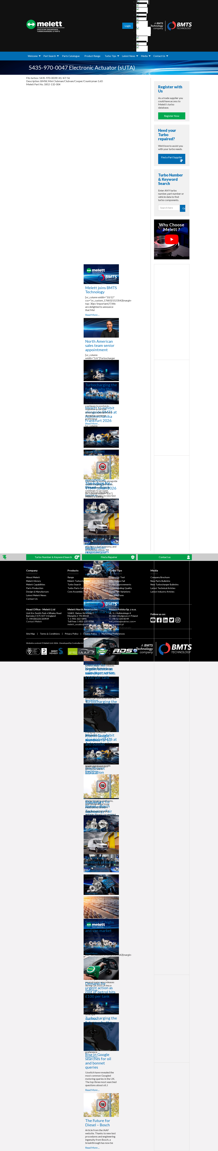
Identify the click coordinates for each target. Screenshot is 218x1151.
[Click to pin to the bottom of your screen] (4, 557)
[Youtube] (153, 621)
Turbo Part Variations (119, 591)
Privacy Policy (71, 633)
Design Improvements (120, 584)
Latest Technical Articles (162, 588)
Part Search (49, 56)
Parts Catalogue (71, 56)
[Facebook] (159, 621)
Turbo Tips (110, 56)
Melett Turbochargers (79, 581)
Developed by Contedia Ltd (71, 643)
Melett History (33, 581)
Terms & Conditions (50, 633)
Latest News (128, 56)
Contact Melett (34, 621)
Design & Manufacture (37, 591)
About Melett (33, 577)
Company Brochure (160, 577)
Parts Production (34, 588)
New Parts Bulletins (160, 581)
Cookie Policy (90, 633)
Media (144, 56)
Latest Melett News (36, 595)
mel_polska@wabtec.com (121, 621)
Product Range (92, 56)
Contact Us (159, 56)
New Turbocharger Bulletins (164, 584)
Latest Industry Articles (162, 591)
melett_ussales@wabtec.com (82, 624)
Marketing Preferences (113, 633)
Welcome (33, 56)
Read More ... (92, 314)
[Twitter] (172, 621)
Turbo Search (74, 584)
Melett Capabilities (35, 584)
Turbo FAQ (114, 598)
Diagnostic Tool (117, 577)
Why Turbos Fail (117, 581)
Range (71, 577)
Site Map (30, 633)
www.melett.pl (116, 624)
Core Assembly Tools (78, 591)
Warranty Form (116, 595)
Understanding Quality (120, 588)
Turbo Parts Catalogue (79, 588)
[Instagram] (178, 621)
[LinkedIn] (166, 621)
